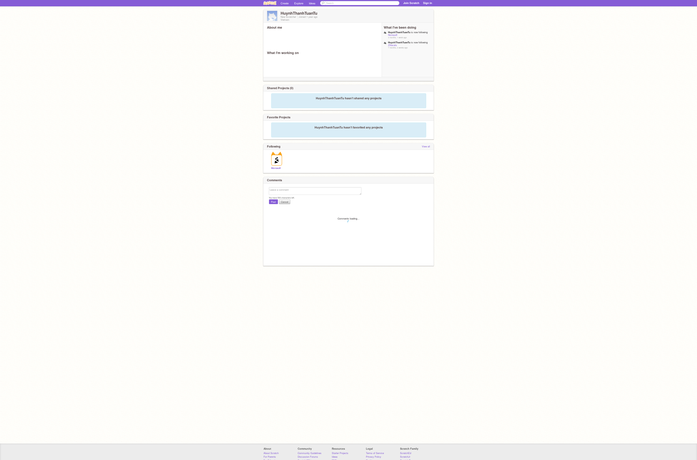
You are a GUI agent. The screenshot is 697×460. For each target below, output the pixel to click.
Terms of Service (375, 453)
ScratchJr (405, 456)
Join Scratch (411, 3)
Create (285, 3)
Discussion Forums (308, 456)
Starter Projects (340, 453)
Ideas (312, 3)
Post (273, 202)
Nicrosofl (392, 35)
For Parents (270, 456)
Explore (298, 3)
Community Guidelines (309, 453)
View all (426, 146)
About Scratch (271, 453)
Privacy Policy (373, 456)
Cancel (284, 202)
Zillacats (392, 45)
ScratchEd (405, 453)
